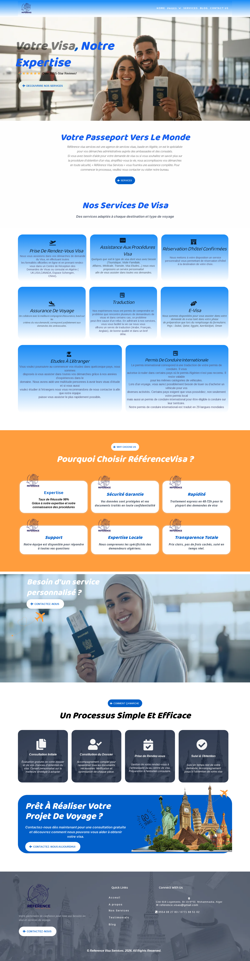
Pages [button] (172, 8)
